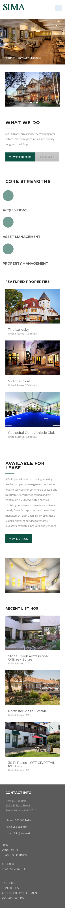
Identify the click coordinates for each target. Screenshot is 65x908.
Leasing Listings (14, 855)
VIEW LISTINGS (18, 538)
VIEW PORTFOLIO (20, 157)
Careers (8, 883)
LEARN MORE (47, 157)
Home (6, 845)
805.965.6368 (19, 826)
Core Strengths (14, 869)
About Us (9, 864)
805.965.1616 (23, 820)
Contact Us (10, 888)
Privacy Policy (13, 898)
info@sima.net (22, 833)
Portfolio (10, 850)
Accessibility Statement (20, 893)
